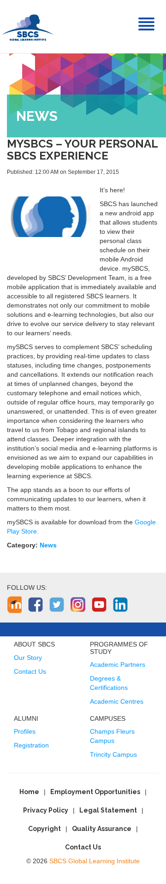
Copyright (44, 828)
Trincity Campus (113, 754)
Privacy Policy (45, 810)
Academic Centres (116, 701)
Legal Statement (108, 810)
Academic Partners (117, 664)
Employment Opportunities (95, 791)
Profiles (25, 731)
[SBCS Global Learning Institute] (27, 26)
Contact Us (30, 671)
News (48, 545)
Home (29, 791)
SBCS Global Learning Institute (94, 861)
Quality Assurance (101, 828)
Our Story (28, 657)
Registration (31, 745)
